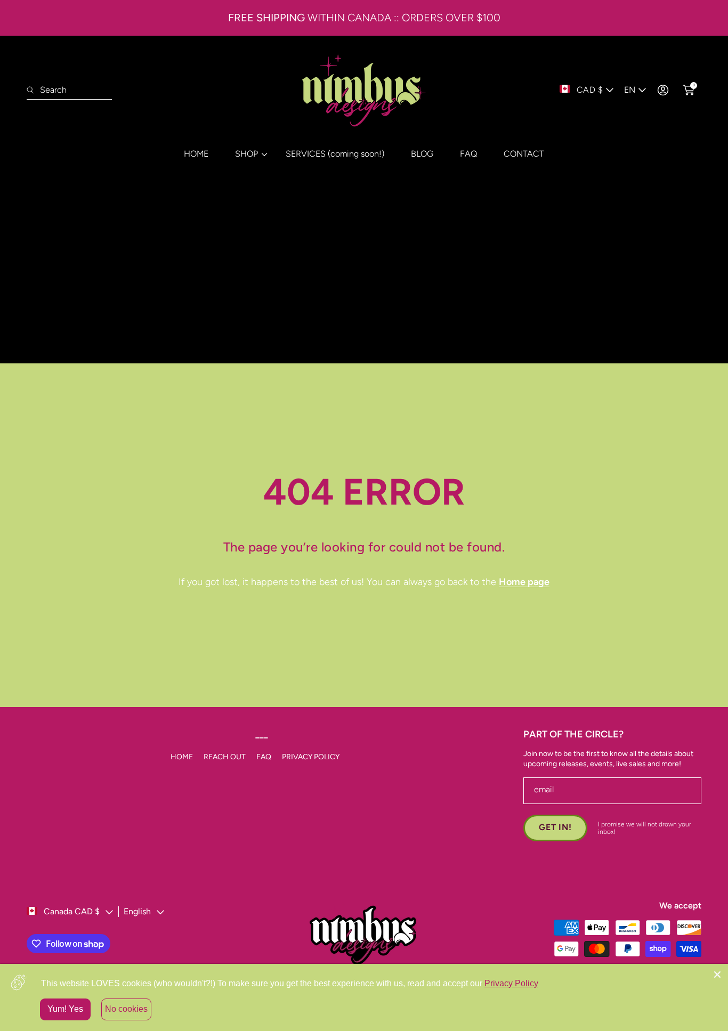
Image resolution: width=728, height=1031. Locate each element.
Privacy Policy (511, 983)
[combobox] (69, 90)
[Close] (717, 974)
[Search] (33, 90)
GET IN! (555, 827)
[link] (247, 154)
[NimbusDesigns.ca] (364, 90)
